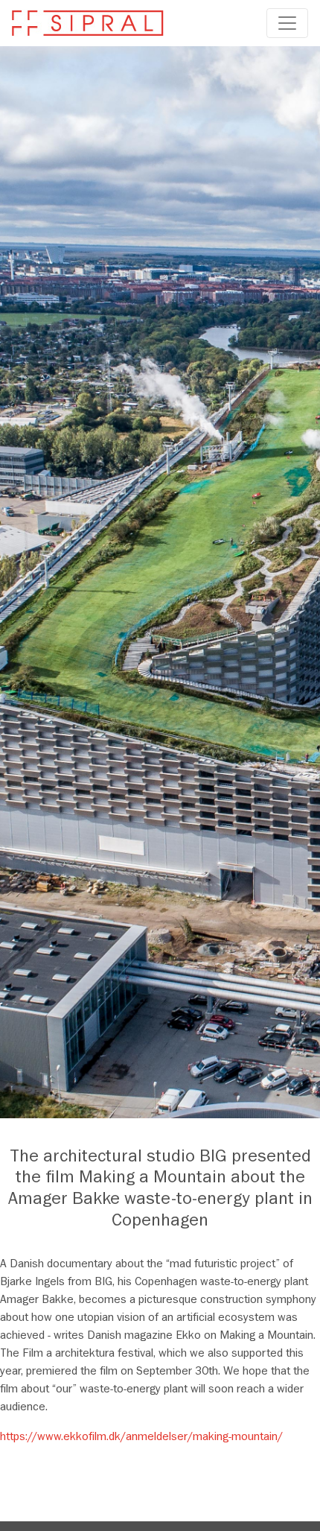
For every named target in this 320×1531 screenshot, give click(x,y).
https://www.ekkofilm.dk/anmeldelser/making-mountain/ (141, 1438)
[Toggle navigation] (287, 23)
